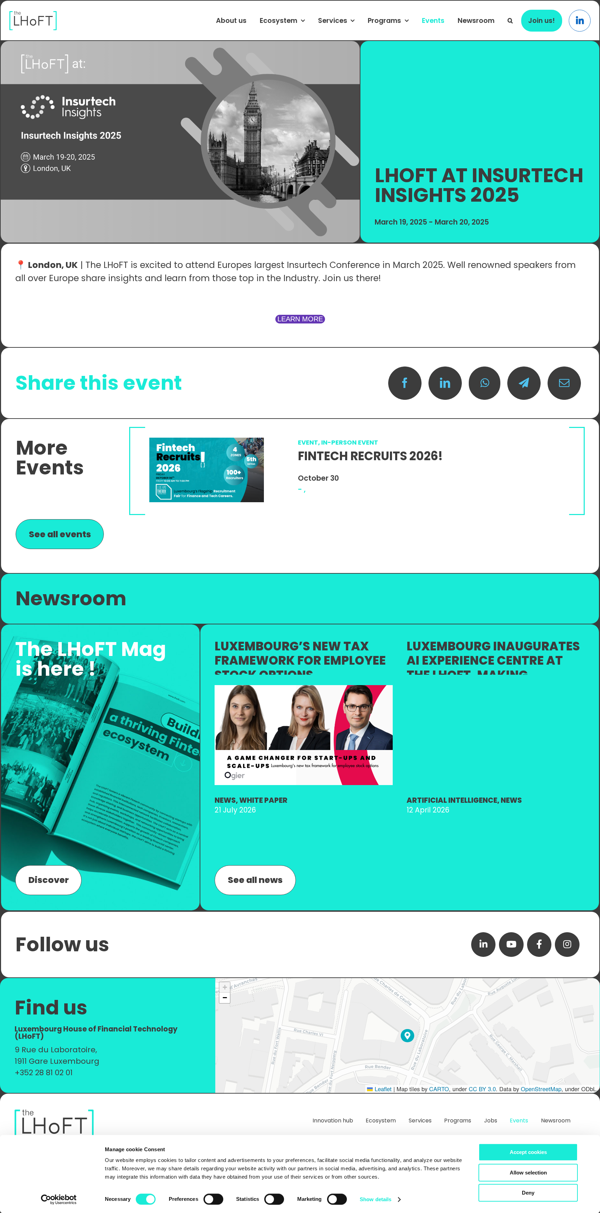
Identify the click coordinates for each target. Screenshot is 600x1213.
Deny (528, 1193)
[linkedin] (483, 944)
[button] (510, 20)
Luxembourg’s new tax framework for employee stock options (300, 660)
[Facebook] (404, 383)
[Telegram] (524, 383)
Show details (375, 1199)
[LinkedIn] (445, 383)
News (225, 800)
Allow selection (528, 1173)
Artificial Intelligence (452, 800)
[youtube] (511, 944)
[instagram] (567, 944)
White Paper (263, 800)
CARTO (439, 1089)
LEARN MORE (300, 319)
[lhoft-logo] (33, 14)
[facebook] (539, 944)
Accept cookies (528, 1152)
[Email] (564, 383)
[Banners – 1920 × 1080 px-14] (304, 688)
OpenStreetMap (541, 1089)
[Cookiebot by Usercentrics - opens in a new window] (58, 1199)
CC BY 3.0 (482, 1089)
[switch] (213, 1199)
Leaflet (382, 1089)
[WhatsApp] (484, 383)
